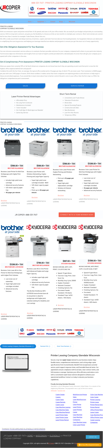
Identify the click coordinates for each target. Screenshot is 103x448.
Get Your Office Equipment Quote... (90, 445)
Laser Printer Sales (62, 415)
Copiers (58, 397)
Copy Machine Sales (62, 410)
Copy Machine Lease (79, 422)
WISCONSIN (41, 435)
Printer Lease (94, 402)
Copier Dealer (60, 394)
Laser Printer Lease (62, 417)
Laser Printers (77, 410)
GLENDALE (55, 435)
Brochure (4, 200)
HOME (30, 435)
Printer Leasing (95, 399)
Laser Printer (77, 407)
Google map (61, 390)
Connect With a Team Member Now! (76, 215)
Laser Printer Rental (62, 420)
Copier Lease (60, 405)
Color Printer (77, 404)
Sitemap (77, 443)
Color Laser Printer (79, 425)
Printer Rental (94, 407)
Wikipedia (54, 390)
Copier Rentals (60, 402)
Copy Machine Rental (63, 412)
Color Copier (94, 397)
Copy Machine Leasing (63, 407)
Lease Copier (94, 412)
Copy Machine (77, 415)
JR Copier (51, 443)
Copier (75, 412)
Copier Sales (60, 399)
